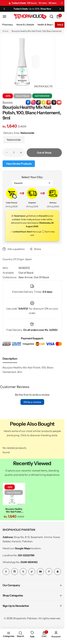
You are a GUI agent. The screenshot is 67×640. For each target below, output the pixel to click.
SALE (60, 24)
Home (5, 31)
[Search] (51, 16)
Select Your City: (32, 177)
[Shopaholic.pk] (30, 16)
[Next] (60, 8)
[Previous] (4, 8)
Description (10, 358)
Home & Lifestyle (25, 24)
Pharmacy (7, 24)
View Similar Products (18, 163)
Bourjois (8, 102)
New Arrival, (26, 277)
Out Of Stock (41, 277)
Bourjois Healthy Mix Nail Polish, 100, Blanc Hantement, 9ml (13, 510)
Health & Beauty (45, 24)
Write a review (32, 402)
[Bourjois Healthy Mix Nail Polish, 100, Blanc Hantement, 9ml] (14, 494)
